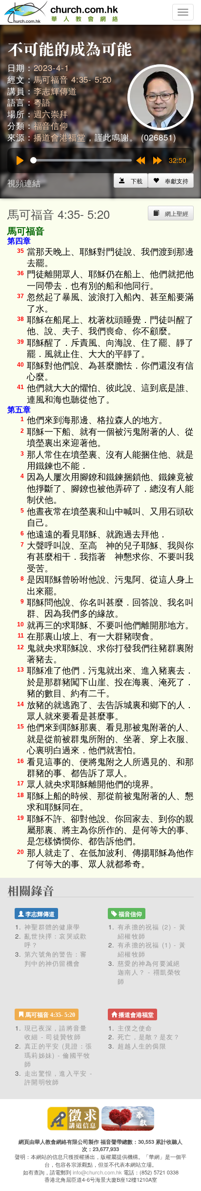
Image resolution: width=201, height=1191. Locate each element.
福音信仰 (51, 125)
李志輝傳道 (55, 91)
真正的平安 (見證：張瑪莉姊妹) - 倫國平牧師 (58, 1054)
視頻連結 (23, 183)
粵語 (42, 102)
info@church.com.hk (97, 1172)
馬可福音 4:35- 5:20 (73, 79)
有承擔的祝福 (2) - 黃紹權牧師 (152, 931)
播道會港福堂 (60, 137)
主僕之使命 (135, 1027)
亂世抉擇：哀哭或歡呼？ (55, 940)
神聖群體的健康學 (52, 926)
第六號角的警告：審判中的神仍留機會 (55, 958)
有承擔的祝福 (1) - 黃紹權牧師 (152, 949)
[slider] (81, 160)
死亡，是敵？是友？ (149, 1036)
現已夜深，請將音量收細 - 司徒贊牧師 (55, 1032)
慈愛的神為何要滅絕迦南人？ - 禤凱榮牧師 (149, 972)
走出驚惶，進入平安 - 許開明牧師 (58, 1077)
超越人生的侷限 (142, 1045)
